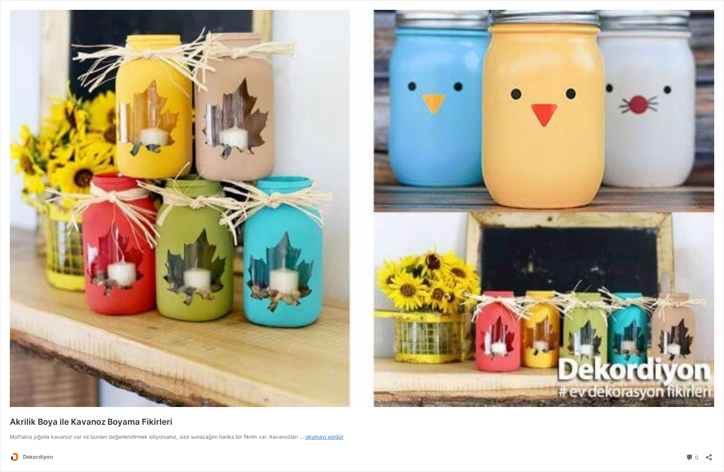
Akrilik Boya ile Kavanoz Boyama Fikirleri (91, 422)
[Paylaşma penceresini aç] (709, 455)
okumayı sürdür (324, 436)
